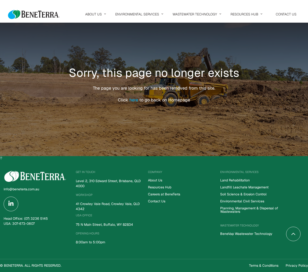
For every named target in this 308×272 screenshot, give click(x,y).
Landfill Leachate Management (244, 187)
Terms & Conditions (263, 265)
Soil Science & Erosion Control (243, 194)
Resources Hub (244, 14)
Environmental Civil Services (242, 201)
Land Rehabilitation (235, 180)
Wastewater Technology (195, 14)
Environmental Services (137, 14)
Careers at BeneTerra (164, 194)
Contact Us (286, 14)
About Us (93, 14)
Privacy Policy (297, 265)
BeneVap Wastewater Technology (246, 234)
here (134, 100)
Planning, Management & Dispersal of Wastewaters (249, 210)
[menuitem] (94, 14)
